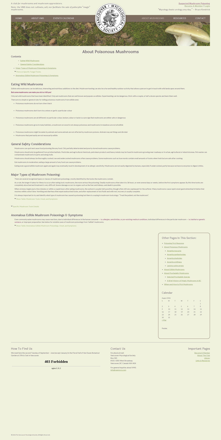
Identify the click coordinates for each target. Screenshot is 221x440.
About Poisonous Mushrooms (176, 247)
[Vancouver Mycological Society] (110, 18)
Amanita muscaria (174, 251)
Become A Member (194, 6)
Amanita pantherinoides (176, 254)
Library (207, 358)
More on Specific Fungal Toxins (28, 72)
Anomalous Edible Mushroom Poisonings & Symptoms (37, 75)
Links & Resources (203, 360)
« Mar (164, 320)
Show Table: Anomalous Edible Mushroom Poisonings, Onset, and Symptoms (46, 226)
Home (18, 18)
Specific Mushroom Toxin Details (26, 206)
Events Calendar (63, 18)
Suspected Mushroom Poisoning (194, 3)
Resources (179, 18)
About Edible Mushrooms (174, 269)
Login (207, 6)
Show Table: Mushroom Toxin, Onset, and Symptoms (37, 199)
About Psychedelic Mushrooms (176, 273)
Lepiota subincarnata (175, 265)
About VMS (37, 18)
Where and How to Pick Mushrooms (178, 284)
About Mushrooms (153, 18)
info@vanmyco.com (118, 370)
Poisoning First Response (174, 243)
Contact (200, 18)
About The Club (203, 355)
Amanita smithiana (174, 262)
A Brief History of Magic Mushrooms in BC (184, 280)
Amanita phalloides (174, 258)
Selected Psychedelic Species (178, 277)
